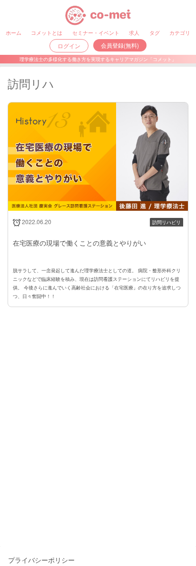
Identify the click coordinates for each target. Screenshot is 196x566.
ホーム (13, 32)
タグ (154, 32)
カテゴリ (179, 32)
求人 (134, 32)
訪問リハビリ (166, 222)
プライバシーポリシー (41, 560)
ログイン (69, 45)
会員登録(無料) (120, 45)
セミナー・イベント (95, 32)
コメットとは (46, 32)
